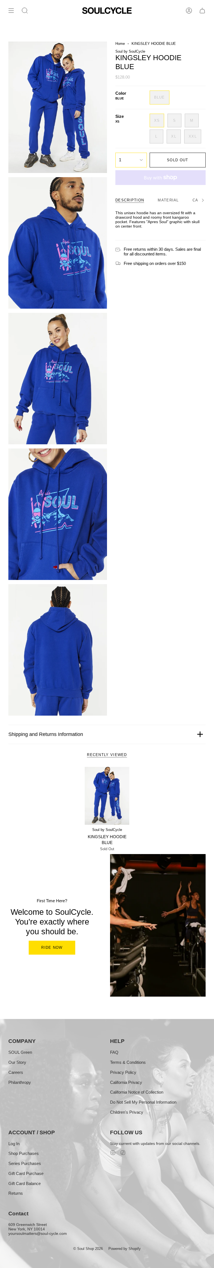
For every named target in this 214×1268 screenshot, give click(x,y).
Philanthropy (19, 1082)
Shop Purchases (23, 1153)
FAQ (114, 1052)
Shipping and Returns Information (45, 734)
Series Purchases (24, 1163)
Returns (15, 1193)
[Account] (189, 10)
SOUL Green (20, 1052)
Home (120, 44)
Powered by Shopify (124, 1249)
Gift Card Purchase (25, 1173)
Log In (14, 1143)
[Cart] (202, 10)
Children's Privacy (126, 1112)
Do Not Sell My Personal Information (143, 1102)
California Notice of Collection (136, 1092)
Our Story (17, 1062)
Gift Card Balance (24, 1183)
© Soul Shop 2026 (88, 1249)
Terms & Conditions (128, 1062)
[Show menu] (11, 10)
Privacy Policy (123, 1072)
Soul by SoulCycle (130, 51)
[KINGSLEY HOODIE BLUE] (107, 796)
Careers (15, 1072)
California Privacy (126, 1082)
